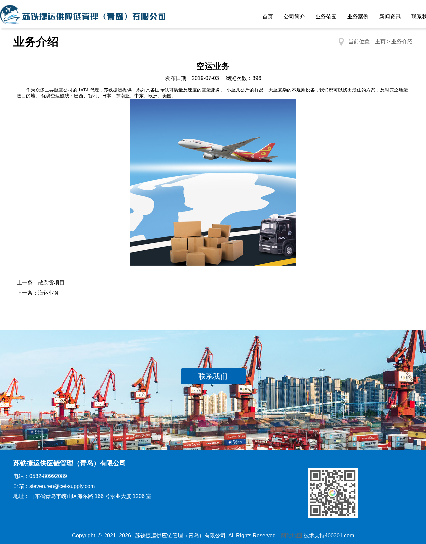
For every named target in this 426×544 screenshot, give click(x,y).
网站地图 (291, 535)
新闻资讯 (390, 16)
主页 (380, 41)
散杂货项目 (51, 282)
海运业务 (48, 293)
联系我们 (213, 376)
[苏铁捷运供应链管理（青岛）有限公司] (83, 16)
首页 (267, 16)
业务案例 (358, 16)
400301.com (339, 535)
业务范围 (326, 16)
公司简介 (294, 16)
